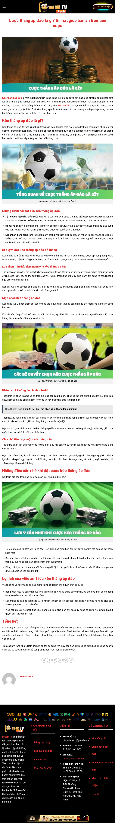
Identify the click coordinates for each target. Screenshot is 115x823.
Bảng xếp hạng (42, 742)
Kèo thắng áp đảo (12, 97)
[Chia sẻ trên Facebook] (49, 660)
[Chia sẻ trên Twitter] (54, 660)
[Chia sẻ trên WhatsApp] (43, 660)
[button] (4, 6)
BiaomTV (7, 736)
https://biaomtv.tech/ (74, 758)
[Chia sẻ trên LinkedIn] (71, 660)
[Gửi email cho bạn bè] (60, 660)
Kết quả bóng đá (43, 751)
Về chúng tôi (99, 738)
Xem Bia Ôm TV (43, 768)
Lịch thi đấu (40, 759)
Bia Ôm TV (64, 105)
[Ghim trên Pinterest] (65, 660)
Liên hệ (96, 794)
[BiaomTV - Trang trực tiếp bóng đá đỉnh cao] (53, 6)
